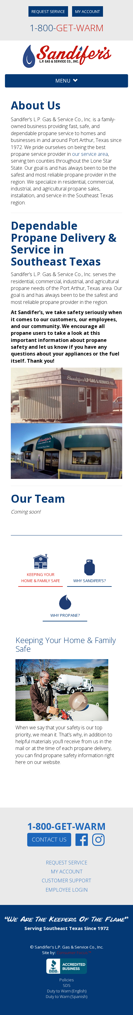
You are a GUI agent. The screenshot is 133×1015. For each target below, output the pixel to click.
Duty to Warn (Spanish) (66, 996)
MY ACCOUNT (87, 11)
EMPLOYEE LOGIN (66, 889)
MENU (64, 80)
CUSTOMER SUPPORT (66, 880)
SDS (67, 985)
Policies (66, 980)
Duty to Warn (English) (66, 991)
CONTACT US (49, 839)
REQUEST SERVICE (48, 11)
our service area (90, 154)
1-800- (66, 27)
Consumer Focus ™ (74, 952)
